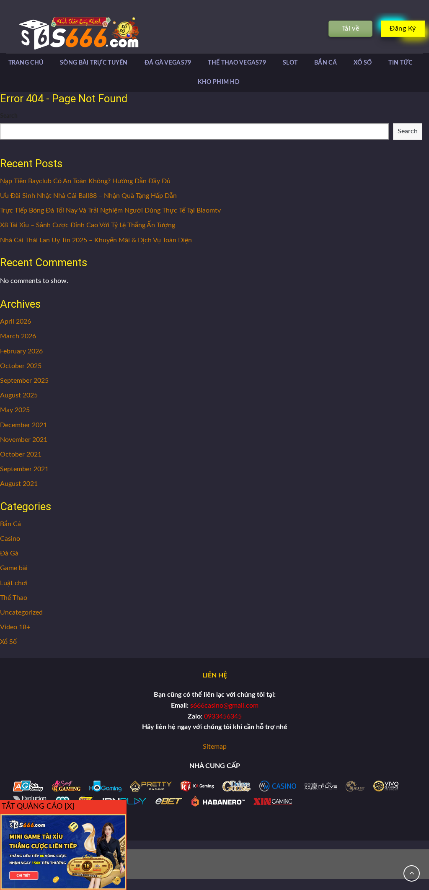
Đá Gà (9, 553)
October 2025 (20, 366)
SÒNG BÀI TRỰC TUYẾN (93, 63)
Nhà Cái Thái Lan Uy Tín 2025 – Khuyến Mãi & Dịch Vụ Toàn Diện (96, 240)
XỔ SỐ (363, 63)
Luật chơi (14, 583)
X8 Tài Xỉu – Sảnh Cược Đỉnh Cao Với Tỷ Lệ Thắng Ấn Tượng (87, 225)
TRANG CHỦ (26, 63)
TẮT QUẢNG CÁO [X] (38, 806)
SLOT (290, 63)
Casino (10, 538)
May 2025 (15, 410)
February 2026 (21, 351)
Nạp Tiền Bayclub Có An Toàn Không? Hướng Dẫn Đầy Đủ (85, 181)
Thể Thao (13, 597)
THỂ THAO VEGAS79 (237, 63)
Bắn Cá (10, 524)
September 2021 (24, 469)
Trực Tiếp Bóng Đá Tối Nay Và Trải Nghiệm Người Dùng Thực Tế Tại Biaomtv (110, 210)
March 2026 (18, 336)
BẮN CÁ (325, 63)
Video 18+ (15, 627)
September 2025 (24, 380)
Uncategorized (21, 612)
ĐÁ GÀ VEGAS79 (168, 63)
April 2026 (15, 321)
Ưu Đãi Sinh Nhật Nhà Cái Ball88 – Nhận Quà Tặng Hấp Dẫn (88, 195)
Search (9, 116)
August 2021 (19, 483)
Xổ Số (8, 641)
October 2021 (20, 454)
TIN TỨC (400, 63)
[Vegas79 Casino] (66, 33)
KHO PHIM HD (219, 82)
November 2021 (23, 439)
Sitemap (215, 746)
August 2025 (19, 395)
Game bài (14, 568)
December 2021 (23, 425)
